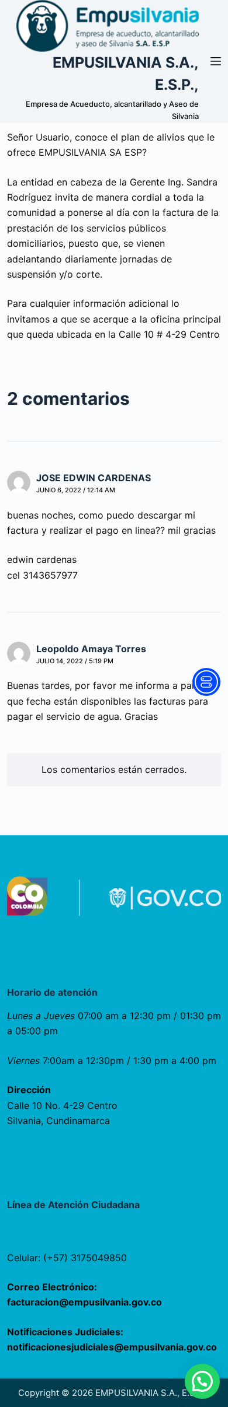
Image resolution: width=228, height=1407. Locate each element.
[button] (202, 1381)
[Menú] (215, 61)
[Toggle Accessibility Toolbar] (206, 682)
